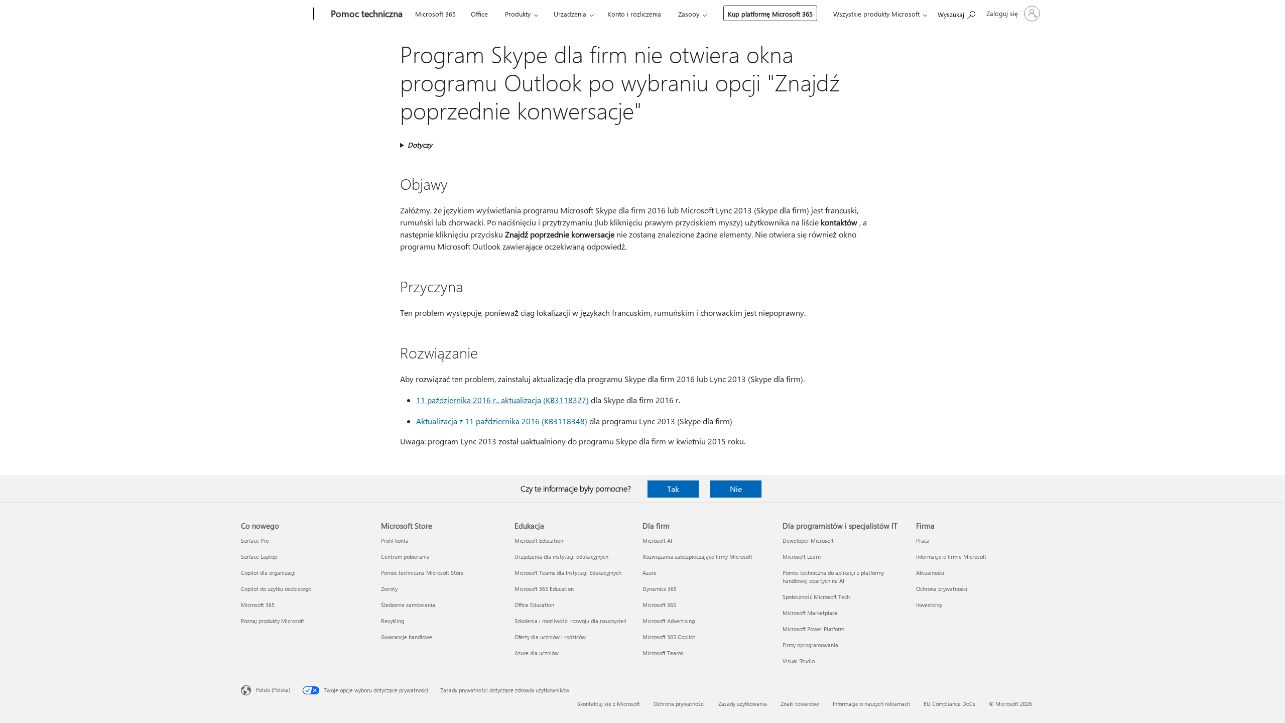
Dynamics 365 (659, 588)
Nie (736, 489)
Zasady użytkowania (742, 703)
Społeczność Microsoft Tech (816, 596)
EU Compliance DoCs (949, 703)
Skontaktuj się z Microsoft (608, 703)
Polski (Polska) (273, 689)
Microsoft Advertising (668, 621)
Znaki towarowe (800, 703)
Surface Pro (255, 540)
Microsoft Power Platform (813, 629)
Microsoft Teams (662, 653)
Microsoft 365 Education (544, 588)
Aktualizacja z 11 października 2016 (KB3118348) (501, 421)
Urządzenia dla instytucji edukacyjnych (561, 556)
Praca (923, 540)
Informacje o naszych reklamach (871, 703)
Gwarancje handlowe (406, 637)
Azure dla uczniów (537, 653)
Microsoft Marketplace (810, 613)
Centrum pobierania (405, 556)
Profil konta (395, 540)
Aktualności (930, 572)
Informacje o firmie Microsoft (951, 556)
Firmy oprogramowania (810, 645)
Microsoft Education (539, 540)
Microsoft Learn (802, 556)
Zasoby (688, 14)
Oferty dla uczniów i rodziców (550, 637)
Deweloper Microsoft (808, 540)
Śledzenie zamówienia (408, 605)
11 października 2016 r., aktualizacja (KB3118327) (502, 400)
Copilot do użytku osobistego (276, 588)
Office (479, 14)
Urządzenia (570, 14)
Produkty (518, 14)
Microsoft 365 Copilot (668, 637)
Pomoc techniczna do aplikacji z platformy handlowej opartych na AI (833, 576)
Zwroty (389, 588)
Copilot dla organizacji (268, 572)
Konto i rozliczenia (634, 14)
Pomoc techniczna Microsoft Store (422, 572)
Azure (649, 572)
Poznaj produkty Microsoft (272, 621)
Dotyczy (420, 145)
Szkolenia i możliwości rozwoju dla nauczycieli (570, 621)
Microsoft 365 (435, 14)
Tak (673, 489)
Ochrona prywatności (941, 588)
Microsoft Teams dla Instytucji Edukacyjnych (568, 572)
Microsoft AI (657, 540)
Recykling (392, 621)
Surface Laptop (259, 556)
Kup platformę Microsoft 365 (770, 14)
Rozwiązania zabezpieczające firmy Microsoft (697, 556)
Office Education (534, 605)
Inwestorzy (929, 605)
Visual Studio (799, 661)
